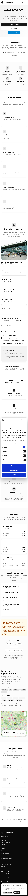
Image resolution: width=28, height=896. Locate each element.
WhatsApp (15, 28)
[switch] (24, 451)
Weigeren (14, 474)
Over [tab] (23, 423)
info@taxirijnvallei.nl (8, 858)
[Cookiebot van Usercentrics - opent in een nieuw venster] (20, 420)
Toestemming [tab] (5, 423)
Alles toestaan (14, 465)
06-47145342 (6, 853)
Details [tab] (14, 423)
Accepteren (16, 892)
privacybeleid (17, 888)
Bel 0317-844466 (15, 24)
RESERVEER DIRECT (14, 32)
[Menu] (25, 2)
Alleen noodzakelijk (7, 892)
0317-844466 (6, 851)
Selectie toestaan (14, 470)
